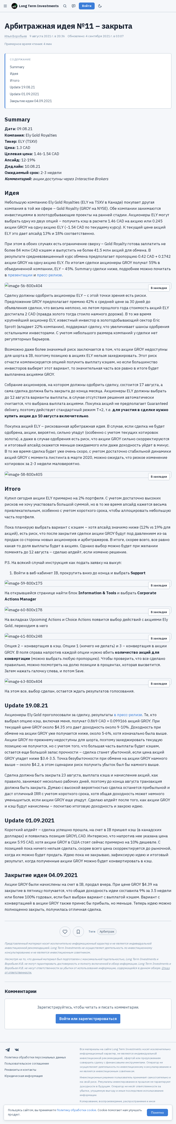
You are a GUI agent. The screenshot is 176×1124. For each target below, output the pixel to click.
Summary (17, 67)
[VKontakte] (17, 1050)
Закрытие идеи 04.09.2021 (31, 101)
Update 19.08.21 (22, 87)
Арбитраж (107, 931)
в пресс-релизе (128, 714)
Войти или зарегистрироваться (88, 1018)
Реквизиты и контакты (20, 1070)
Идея (14, 73)
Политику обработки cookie (76, 1110)
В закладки (159, 288)
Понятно (157, 1112)
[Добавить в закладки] (78, 932)
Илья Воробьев (16, 36)
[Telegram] (8, 1050)
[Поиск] (64, 6)
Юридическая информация (24, 1076)
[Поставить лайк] (65, 932)
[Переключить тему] (99, 6)
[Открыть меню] (5, 6)
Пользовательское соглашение (27, 1063)
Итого (14, 80)
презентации (20, 274)
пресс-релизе (49, 274)
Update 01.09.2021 (24, 94)
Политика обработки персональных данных (35, 1057)
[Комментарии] (73, 6)
